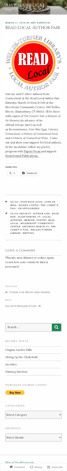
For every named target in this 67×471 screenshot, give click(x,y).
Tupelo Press (32, 151)
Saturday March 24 (35, 226)
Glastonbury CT (29, 217)
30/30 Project (20, 213)
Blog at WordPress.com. (19, 462)
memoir (29, 220)
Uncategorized (29, 208)
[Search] (56, 327)
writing (28, 233)
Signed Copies (29, 205)
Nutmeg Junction (16, 371)
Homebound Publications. (22, 155)
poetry (42, 220)
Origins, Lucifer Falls (18, 350)
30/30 (14, 202)
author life (41, 213)
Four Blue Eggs (32, 202)
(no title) (10, 364)
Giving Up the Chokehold (21, 357)
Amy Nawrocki (25, 5)
